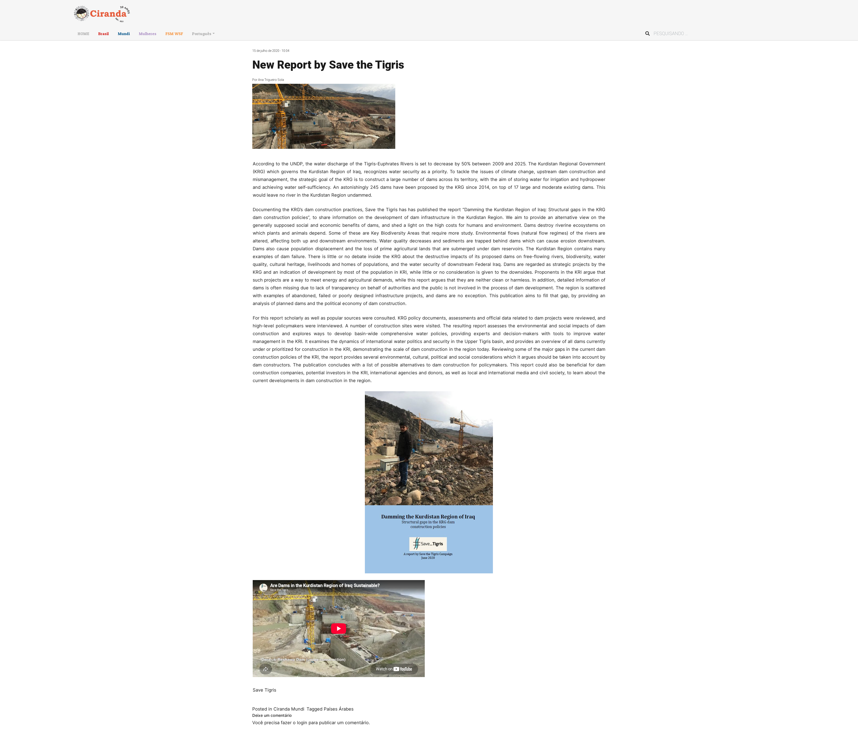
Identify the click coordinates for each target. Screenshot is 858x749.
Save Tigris (264, 690)
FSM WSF (174, 33)
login (302, 722)
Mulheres (147, 33)
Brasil (103, 33)
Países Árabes (338, 709)
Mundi (124, 33)
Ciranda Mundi (288, 709)
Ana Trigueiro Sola (271, 80)
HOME (83, 33)
